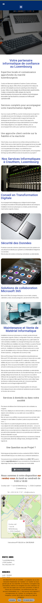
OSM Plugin (37, 537)
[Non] (39, 590)
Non (19, 600)
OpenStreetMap (21, 537)
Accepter (12, 600)
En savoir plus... (29, 600)
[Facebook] (21, 6)
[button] (3, 3)
